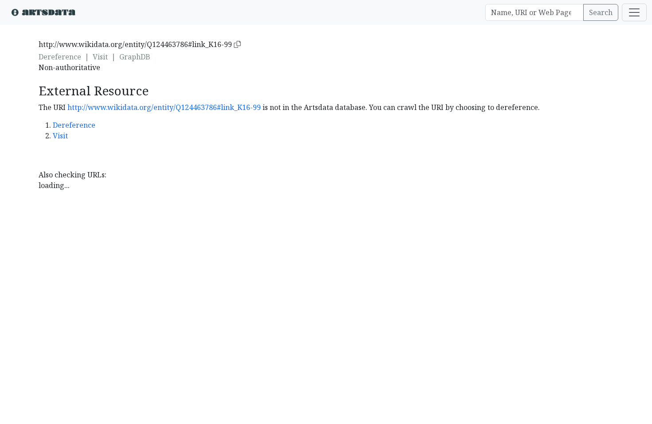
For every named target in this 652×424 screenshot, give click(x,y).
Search (601, 12)
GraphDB (134, 57)
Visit (100, 57)
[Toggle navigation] (634, 12)
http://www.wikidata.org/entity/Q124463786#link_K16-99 (164, 107)
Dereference (60, 57)
